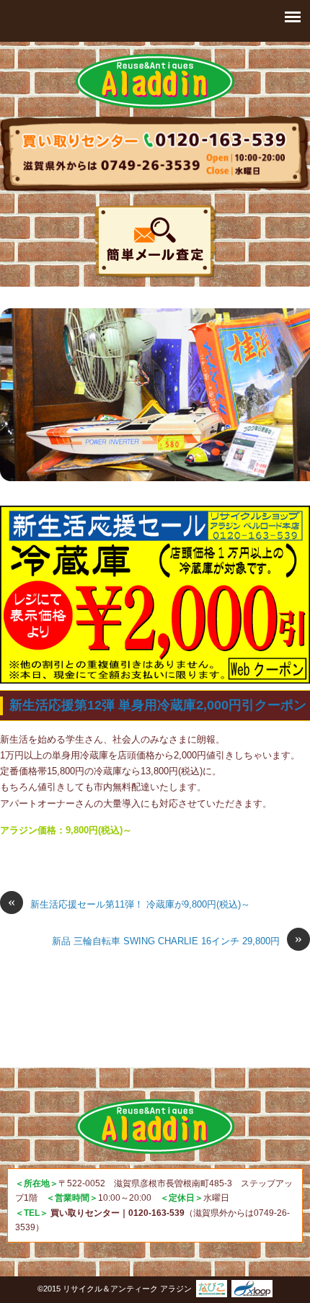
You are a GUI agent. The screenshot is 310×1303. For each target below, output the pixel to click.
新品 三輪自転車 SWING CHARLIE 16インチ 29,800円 (177, 939)
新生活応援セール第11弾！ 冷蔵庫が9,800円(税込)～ (129, 903)
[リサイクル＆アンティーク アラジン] (155, 81)
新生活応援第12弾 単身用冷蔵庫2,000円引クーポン (157, 705)
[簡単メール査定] (155, 242)
